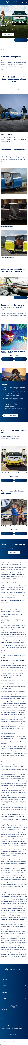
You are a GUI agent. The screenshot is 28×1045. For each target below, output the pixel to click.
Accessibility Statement (17, 1021)
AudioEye (20, 1028)
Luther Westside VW (20, 1025)
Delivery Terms (12, 1025)
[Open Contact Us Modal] (23, 1041)
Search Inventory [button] (8, 34)
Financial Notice (5, 1025)
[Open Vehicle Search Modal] (14, 1041)
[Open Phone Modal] (23, 2)
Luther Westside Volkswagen (17, 1034)
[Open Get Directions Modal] (26, 2)
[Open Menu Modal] (2, 2)
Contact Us (4, 1028)
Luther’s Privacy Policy (12, 1018)
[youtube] (12, 1006)
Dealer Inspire (21, 1032)
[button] (21, 40)
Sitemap (8, 1028)
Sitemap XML (14, 1028)
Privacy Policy (3, 1018)
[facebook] (16, 1006)
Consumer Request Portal (6, 1021)
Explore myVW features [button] (10, 415)
